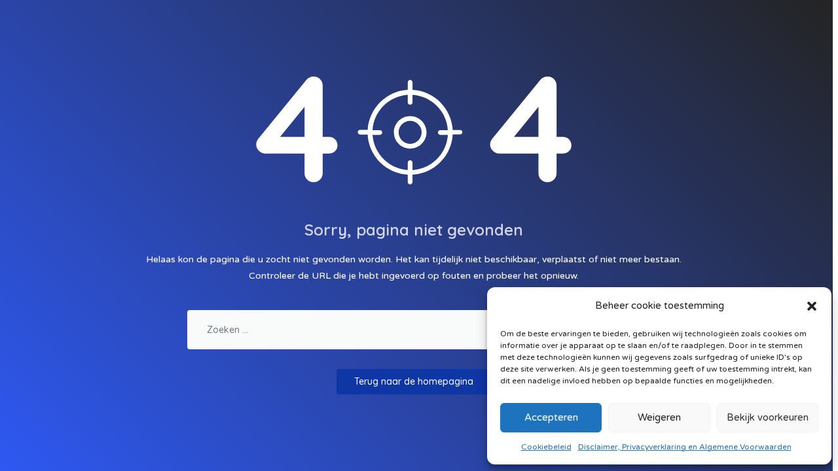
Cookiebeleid (546, 446)
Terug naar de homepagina (413, 381)
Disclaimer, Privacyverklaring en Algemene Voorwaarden (685, 446)
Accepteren (551, 417)
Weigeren (659, 417)
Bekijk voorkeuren (768, 417)
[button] (811, 305)
